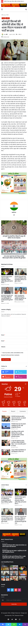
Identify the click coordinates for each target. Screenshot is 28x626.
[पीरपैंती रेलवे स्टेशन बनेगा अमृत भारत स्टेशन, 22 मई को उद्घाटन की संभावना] (6, 419)
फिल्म (8, 15)
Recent (13, 411)
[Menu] (2, 9)
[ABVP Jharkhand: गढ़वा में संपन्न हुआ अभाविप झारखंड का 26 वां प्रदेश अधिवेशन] (21, 290)
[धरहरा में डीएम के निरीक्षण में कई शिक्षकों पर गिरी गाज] (6, 452)
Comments (23, 411)
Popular (4, 411)
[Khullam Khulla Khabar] (14, 5)
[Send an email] (6, 34)
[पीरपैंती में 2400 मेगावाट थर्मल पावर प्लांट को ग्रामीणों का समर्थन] (23, 573)
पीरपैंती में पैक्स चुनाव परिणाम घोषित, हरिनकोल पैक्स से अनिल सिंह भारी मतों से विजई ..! (7, 279)
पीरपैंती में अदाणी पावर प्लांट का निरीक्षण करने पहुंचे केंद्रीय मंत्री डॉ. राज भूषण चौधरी (20, 279)
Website (3, 346)
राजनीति (7, 18)
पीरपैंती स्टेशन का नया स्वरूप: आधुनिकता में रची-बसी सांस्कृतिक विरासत (18, 425)
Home (4, 15)
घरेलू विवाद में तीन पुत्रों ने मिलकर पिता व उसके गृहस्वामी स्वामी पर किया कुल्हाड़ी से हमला (17, 434)
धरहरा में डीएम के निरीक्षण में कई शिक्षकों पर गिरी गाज (18, 450)
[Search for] (26, 9)
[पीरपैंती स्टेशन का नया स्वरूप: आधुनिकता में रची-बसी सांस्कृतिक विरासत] (6, 426)
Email (3, 340)
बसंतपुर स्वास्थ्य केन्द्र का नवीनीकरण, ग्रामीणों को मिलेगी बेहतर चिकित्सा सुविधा (6, 499)
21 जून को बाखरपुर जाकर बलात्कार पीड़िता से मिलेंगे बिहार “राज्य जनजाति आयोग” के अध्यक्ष (18, 443)
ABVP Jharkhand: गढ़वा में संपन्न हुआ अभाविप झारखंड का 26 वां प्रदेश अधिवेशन (20, 298)
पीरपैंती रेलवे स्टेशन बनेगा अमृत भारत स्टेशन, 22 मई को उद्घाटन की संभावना (18, 418)
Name (3, 335)
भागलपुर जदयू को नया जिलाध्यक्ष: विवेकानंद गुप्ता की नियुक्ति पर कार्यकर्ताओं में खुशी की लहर (7, 298)
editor (5, 34)
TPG (13, 615)
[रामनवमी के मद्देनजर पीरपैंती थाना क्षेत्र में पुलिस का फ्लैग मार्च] (5, 568)
